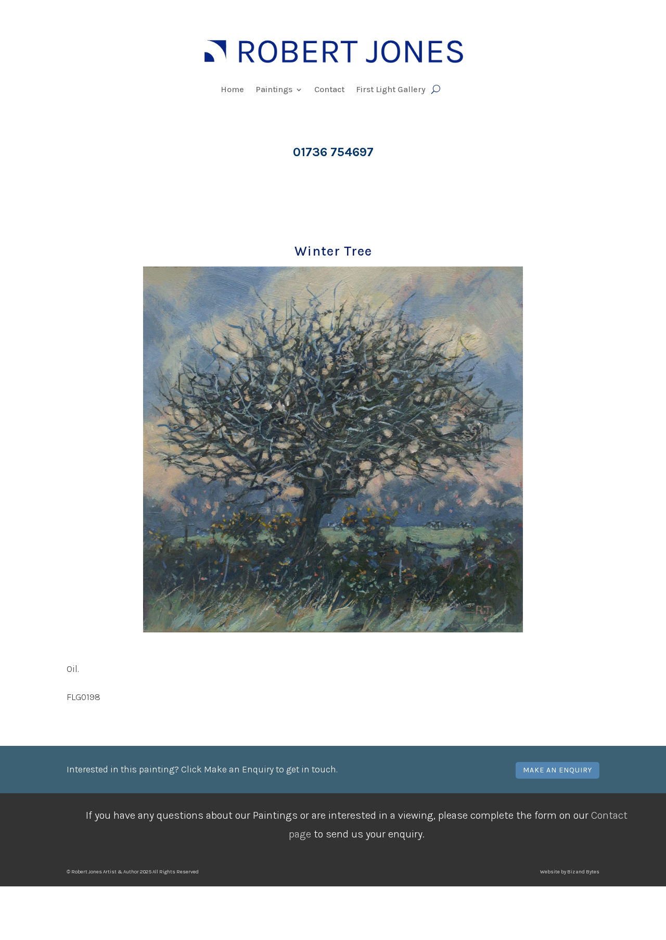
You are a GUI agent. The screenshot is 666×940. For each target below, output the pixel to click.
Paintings (273, 90)
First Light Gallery (391, 90)
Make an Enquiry (557, 770)
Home (232, 90)
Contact (329, 90)
